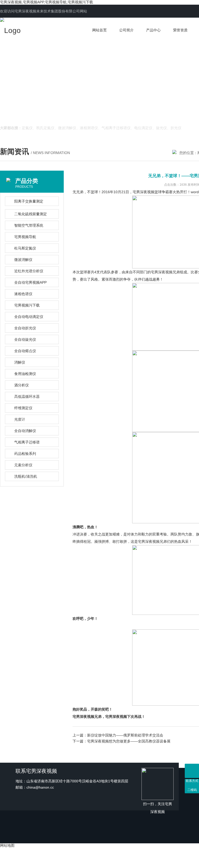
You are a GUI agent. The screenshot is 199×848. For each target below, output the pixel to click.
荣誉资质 (180, 30)
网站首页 (99, 30)
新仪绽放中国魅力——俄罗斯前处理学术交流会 (125, 735)
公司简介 (126, 30)
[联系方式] (192, 771)
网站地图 (7, 845)
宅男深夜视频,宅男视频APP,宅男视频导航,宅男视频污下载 (46, 2)
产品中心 (153, 30)
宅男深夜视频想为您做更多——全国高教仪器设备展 (128, 741)
